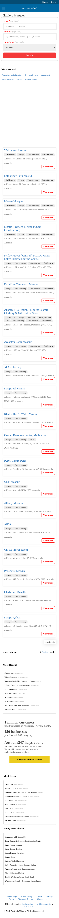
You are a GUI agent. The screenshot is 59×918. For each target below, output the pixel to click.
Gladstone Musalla (15, 592)
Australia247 (29, 8)
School (32, 440)
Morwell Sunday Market (14, 873)
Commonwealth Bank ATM (15, 837)
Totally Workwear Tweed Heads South (19, 877)
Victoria (19, 80)
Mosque (21, 155)
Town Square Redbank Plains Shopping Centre (23, 841)
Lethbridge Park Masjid (18, 175)
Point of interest (47, 155)
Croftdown (13, 673)
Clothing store (10, 317)
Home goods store (45, 317)
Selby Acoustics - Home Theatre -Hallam (20, 865)
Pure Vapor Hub (15, 689)
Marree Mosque (13, 201)
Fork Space (14, 701)
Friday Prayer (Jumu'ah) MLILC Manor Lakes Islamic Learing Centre (27, 257)
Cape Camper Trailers (13, 849)
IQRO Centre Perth (15, 460)
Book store (31, 317)
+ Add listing (26, 897)
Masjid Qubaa (12, 617)
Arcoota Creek (15, 709)
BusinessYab (27, 904)
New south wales (31, 75)
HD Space (13, 697)
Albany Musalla (13, 503)
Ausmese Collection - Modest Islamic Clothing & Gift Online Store (26, 311)
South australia (8, 80)
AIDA (7, 524)
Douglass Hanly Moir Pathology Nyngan (23, 681)
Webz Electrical (14, 693)
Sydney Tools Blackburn (14, 861)
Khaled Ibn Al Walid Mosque (21, 413)
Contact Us (42, 899)
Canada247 (29, 906)
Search (29, 55)
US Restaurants (44, 904)
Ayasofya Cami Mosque (18, 341)
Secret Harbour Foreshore (14, 853)
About (39, 897)
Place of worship (33, 155)
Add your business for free (29, 760)
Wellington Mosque (15, 150)
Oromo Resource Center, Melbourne (25, 435)
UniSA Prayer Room (16, 549)
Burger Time (10, 857)
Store (7, 321)
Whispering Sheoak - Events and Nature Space (23, 881)
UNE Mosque (12, 481)
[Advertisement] (29, 115)
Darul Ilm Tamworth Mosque (21, 284)
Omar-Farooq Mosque (13, 845)
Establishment (10, 155)
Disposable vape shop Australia (21, 705)
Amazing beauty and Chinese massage (20, 869)
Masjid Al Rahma (14, 388)
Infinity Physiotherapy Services (22, 685)
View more (48, 166)
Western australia (31, 80)
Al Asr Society (12, 367)
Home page (12, 897)
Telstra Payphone (16, 677)
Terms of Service (25, 899)
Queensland (45, 75)
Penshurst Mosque (14, 570)
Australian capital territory (12, 75)
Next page (50, 642)
